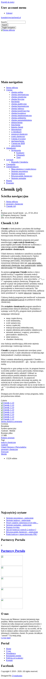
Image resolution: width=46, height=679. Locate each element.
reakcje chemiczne (8, 442)
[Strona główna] (8, 30)
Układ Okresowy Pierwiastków (13, 447)
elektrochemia (16, 122)
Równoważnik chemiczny (21, 176)
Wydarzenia (16, 150)
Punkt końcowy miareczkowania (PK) (21, 534)
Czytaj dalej (6, 638)
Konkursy (20, 153)
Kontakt (9, 660)
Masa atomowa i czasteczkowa (23, 169)
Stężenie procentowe (19, 171)
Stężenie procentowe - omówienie (19, 518)
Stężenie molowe (18, 174)
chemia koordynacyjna (20, 111)
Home (8, 649)
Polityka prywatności (14, 658)
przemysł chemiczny (19, 134)
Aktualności (11, 148)
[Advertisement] (23, 54)
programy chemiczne (14, 204)
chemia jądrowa (17, 108)
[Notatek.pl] (12, 586)
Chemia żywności (18, 139)
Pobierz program (7, 438)
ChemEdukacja (12, 167)
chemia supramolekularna (21, 120)
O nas (8, 651)
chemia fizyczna (17, 99)
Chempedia (10, 164)
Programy (10, 183)
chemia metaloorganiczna (21, 115)
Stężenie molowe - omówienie (18, 520)
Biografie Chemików (19, 162)
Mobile (4, 454)
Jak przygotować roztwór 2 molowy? (21, 530)
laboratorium (16, 129)
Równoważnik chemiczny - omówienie (22, 532)
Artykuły (9, 160)
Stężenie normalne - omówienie (19, 525)
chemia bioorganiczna (20, 106)
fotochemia (15, 125)
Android (4, 445)
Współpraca (11, 653)
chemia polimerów (18, 118)
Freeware (5, 452)
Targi (18, 157)
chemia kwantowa (18, 113)
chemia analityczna (19, 104)
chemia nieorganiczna (20, 94)
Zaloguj (9, 13)
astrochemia (16, 146)
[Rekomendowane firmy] (12, 576)
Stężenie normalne (18, 178)
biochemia (15, 101)
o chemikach (16, 132)
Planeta (9, 181)
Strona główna (12, 87)
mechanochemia (17, 141)
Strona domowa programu (11, 421)
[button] (7, 403)
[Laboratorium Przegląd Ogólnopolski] (12, 597)
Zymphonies (17, 676)
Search (4, 22)
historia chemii (17, 127)
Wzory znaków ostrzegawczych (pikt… (22, 523)
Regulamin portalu (13, 656)
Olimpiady (20, 155)
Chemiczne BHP (18, 143)
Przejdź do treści (7, 2)
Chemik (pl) (11, 206)
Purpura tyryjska (12, 527)
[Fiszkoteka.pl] (12, 608)
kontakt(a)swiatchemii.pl (11, 17)
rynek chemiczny (18, 136)
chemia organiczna (18, 97)
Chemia (9, 90)
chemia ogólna (17, 92)
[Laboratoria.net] (12, 565)
